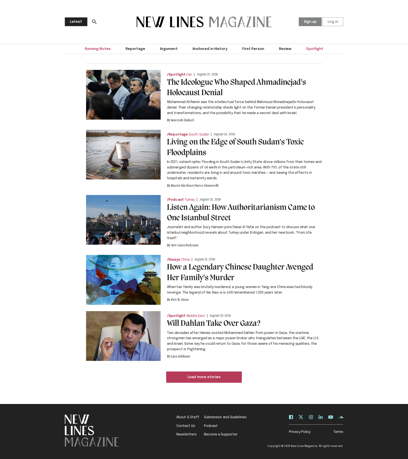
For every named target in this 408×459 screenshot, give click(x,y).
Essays (174, 259)
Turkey (190, 200)
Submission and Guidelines (225, 417)
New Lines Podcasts (184, 245)
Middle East (195, 316)
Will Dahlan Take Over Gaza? (213, 323)
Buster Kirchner (182, 186)
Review (285, 49)
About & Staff (187, 417)
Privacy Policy (299, 432)
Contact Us (185, 426)
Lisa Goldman (180, 357)
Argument (169, 49)
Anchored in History (210, 49)
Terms (338, 432)
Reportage (135, 49)
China (185, 259)
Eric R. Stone (180, 300)
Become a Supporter (221, 434)
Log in (333, 22)
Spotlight (314, 49)
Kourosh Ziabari (182, 120)
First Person (253, 49)
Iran (189, 74)
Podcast (176, 200)
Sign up (310, 22)
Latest (76, 22)
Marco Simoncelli (206, 186)
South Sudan (199, 134)
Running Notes (98, 49)
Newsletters (186, 434)
